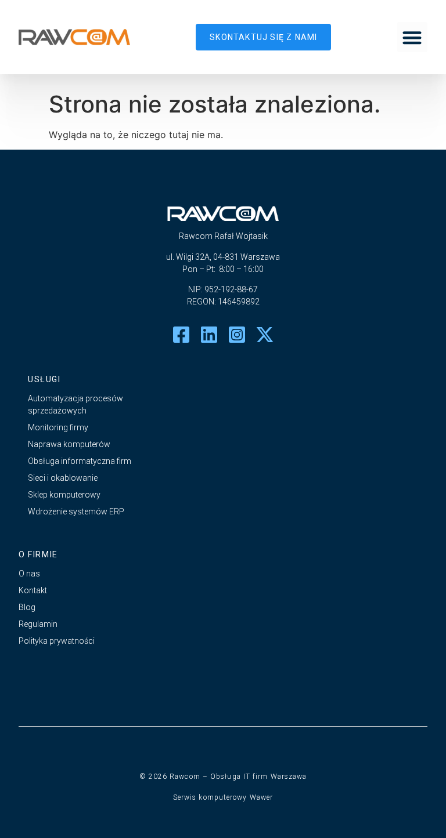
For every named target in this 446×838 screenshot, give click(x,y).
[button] (412, 37)
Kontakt (33, 590)
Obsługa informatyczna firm (79, 461)
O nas (29, 573)
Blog (27, 607)
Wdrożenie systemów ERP (76, 511)
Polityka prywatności (57, 640)
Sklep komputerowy (64, 494)
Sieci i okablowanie (63, 478)
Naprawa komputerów (69, 444)
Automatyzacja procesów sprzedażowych (75, 404)
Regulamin (38, 624)
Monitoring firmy (58, 427)
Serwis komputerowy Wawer (223, 797)
